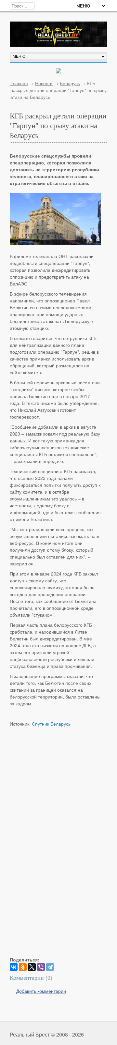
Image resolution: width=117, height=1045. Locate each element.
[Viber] (41, 967)
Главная (19, 83)
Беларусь (70, 83)
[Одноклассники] (23, 967)
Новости (44, 83)
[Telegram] (50, 967)
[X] (32, 967)
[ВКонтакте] (14, 967)
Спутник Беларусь (51, 723)
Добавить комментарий (41, 991)
